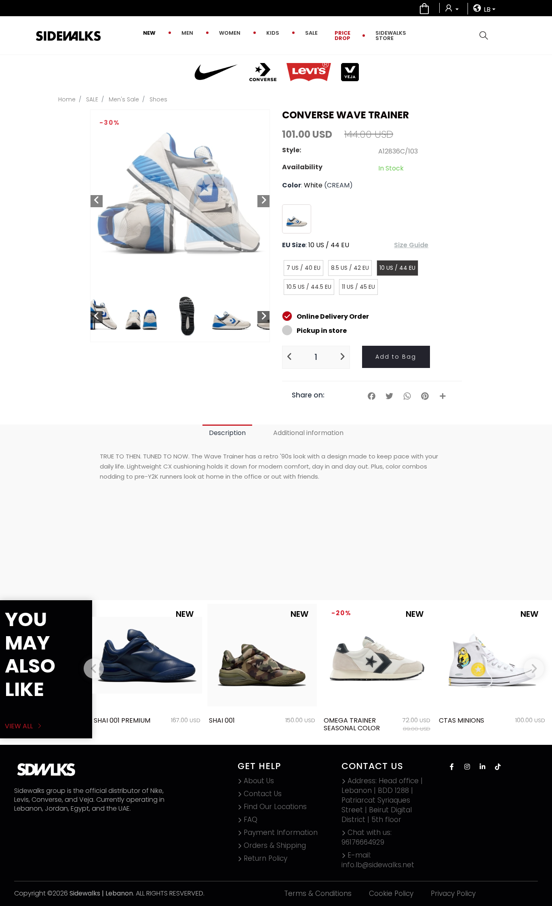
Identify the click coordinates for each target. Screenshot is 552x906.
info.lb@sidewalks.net (377, 860)
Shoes (158, 99)
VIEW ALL (19, 726)
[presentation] (94, 668)
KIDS (272, 33)
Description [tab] (227, 432)
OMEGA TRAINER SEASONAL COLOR (352, 724)
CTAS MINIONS (461, 720)
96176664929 (366, 837)
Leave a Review (427, 580)
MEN (187, 33)
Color (291, 185)
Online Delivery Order (333, 316)
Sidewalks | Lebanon (101, 893)
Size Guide (411, 245)
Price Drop (342, 35)
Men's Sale (124, 99)
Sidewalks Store (390, 35)
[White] (296, 218)
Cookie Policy (391, 893)
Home (67, 99)
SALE (311, 33)
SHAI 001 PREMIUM (122, 720)
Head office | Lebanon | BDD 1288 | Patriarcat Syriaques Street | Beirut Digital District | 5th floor (382, 800)
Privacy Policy (453, 893)
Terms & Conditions (318, 893)
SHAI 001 (222, 720)
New (149, 33)
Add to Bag (395, 357)
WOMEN (229, 33)
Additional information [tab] (308, 432)
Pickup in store (322, 330)
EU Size (293, 245)
